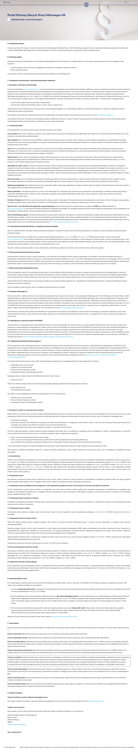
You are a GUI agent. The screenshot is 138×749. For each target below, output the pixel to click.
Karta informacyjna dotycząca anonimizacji (64, 222)
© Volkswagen (8, 747)
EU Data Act (116, 747)
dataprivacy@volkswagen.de (17, 724)
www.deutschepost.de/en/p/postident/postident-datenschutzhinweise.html (48, 337)
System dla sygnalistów (127, 747)
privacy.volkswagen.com (31, 89)
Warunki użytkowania (37, 747)
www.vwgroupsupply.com (16, 208)
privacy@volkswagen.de (105, 115)
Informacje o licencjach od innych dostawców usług (98, 747)
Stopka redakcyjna (25, 747)
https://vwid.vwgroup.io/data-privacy (72, 308)
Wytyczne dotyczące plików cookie (73, 747)
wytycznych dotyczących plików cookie (64, 616)
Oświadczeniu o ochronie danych (53, 747)
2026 (13, 747)
